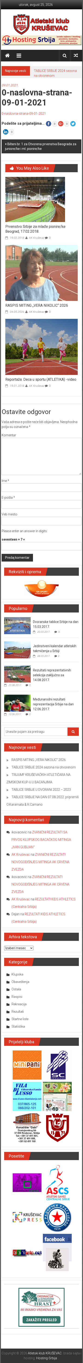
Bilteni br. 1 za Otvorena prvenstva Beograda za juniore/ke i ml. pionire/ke (40, 146)
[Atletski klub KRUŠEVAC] (41, 24)
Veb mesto (9, 514)
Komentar (9, 435)
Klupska (17, 974)
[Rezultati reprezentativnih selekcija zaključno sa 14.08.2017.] (17, 674)
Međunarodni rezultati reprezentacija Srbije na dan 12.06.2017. (53, 704)
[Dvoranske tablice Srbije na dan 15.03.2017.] (17, 625)
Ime (5, 481)
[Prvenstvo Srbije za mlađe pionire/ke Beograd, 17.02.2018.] (35, 199)
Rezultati (18, 1011)
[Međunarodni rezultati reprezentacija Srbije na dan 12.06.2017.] (17, 703)
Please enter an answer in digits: (24, 531)
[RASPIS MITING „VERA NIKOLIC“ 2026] (41, 272)
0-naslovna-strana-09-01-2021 (24, 113)
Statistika (18, 1026)
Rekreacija (19, 1004)
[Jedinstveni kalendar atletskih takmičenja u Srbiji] (17, 649)
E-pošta (8, 497)
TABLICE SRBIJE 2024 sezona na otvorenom (44, 767)
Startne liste (20, 1019)
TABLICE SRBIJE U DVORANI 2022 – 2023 (41, 789)
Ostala (16, 989)
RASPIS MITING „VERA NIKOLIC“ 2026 (36, 305)
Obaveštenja (20, 982)
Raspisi (17, 997)
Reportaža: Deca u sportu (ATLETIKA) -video (40, 379)
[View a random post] (76, 55)
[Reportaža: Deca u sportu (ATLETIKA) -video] (41, 346)
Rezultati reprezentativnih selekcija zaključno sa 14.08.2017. (52, 675)
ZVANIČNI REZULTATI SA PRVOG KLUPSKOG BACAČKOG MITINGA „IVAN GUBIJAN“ (41, 839)
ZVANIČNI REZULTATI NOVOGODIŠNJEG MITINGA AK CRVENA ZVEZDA (40, 862)
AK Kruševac (36, 237)
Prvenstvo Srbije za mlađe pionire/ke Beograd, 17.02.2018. (35, 229)
